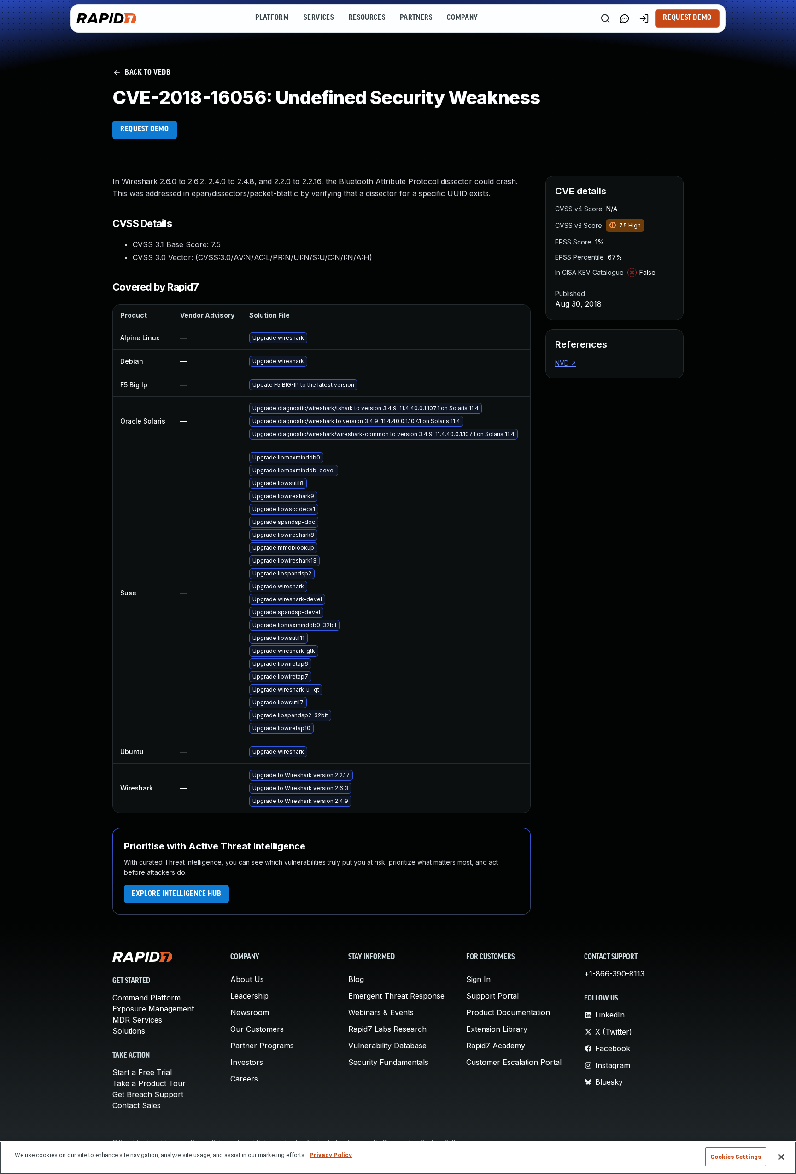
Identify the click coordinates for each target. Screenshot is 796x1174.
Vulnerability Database (387, 1045)
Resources (367, 18)
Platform (272, 18)
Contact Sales (136, 1105)
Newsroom (249, 1012)
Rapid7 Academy (495, 1045)
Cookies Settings (735, 1156)
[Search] (605, 18)
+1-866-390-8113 (614, 973)
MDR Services (137, 1019)
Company (462, 18)
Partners (416, 18)
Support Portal (492, 995)
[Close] (781, 1157)
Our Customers (257, 1029)
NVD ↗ (565, 363)
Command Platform (146, 997)
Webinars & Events (381, 1012)
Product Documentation (508, 1012)
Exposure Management (153, 1008)
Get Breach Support (147, 1094)
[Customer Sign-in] (644, 18)
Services (319, 18)
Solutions (128, 1030)
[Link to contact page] (624, 18)
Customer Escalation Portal (514, 1062)
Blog (356, 979)
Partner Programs (262, 1045)
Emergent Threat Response (396, 995)
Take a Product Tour (149, 1083)
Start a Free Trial (142, 1072)
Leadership (249, 995)
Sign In (478, 979)
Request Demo (687, 18)
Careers (244, 1078)
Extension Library (496, 1029)
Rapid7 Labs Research (387, 1029)
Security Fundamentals (388, 1062)
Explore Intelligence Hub (176, 894)
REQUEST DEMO (144, 129)
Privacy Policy (331, 1154)
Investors (246, 1062)
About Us (247, 979)
